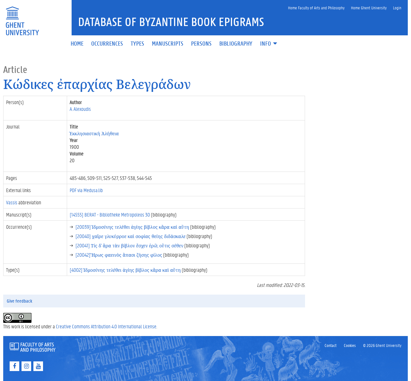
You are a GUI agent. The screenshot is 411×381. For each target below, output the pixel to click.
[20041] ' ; (129, 245)
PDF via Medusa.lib (86, 190)
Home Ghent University (369, 7)
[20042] (118, 254)
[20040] (130, 236)
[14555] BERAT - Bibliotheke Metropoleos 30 (110, 214)
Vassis (11, 202)
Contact (331, 345)
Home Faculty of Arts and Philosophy (316, 7)
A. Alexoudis (80, 108)
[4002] (125, 269)
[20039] (132, 226)
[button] (269, 44)
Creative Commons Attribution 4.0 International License (106, 326)
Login (397, 7)
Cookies (350, 345)
